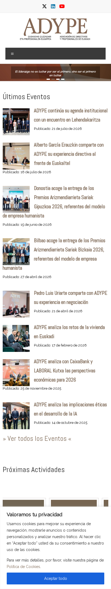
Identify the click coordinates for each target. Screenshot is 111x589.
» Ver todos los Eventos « (37, 438)
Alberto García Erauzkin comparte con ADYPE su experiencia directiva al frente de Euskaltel (69, 154)
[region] (55, 548)
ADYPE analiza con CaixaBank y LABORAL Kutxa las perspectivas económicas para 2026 (64, 370)
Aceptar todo (55, 578)
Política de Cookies (23, 566)
